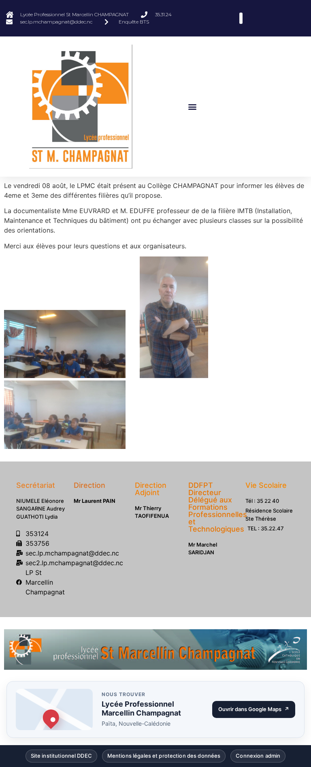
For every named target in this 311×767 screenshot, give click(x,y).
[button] (192, 106)
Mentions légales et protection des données (163, 754)
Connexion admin (258, 754)
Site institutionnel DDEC (61, 754)
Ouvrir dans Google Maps (256, 707)
